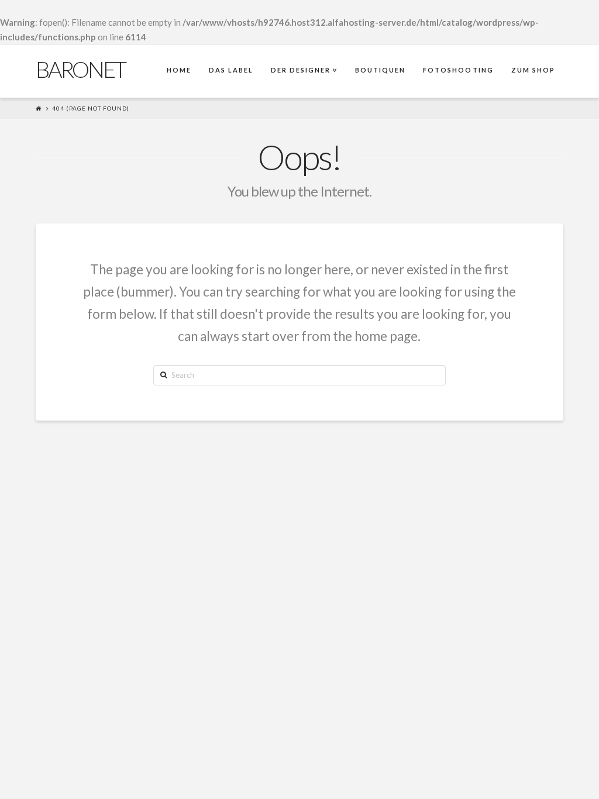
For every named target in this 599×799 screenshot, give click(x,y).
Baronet (80, 69)
